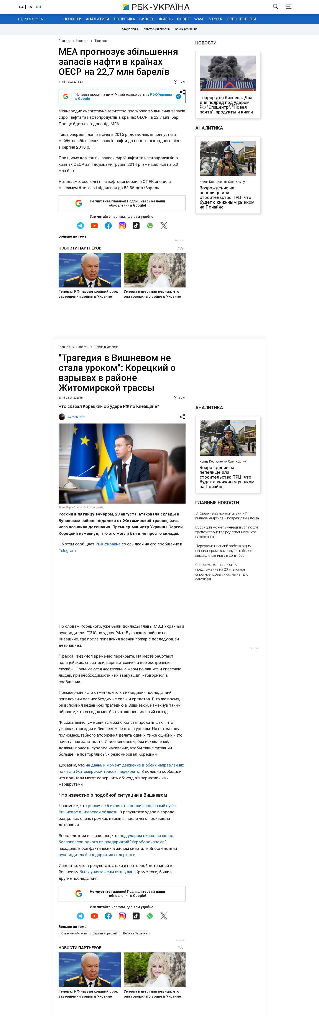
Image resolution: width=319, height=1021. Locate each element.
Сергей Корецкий (105, 933)
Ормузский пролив (157, 29)
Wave (199, 19)
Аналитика (97, 19)
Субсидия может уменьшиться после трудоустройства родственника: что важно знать (226, 532)
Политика (124, 19)
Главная (64, 41)
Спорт (183, 19)
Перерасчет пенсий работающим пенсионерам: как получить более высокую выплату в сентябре (223, 551)
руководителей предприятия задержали (97, 854)
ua (21, 7)
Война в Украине (186, 29)
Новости (72, 19)
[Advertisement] (122, 588)
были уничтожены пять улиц (106, 871)
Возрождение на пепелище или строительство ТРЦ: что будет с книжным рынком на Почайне (227, 197)
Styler (215, 19)
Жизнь (166, 19)
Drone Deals (130, 29)
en (30, 7)
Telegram (67, 550)
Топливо (101, 41)
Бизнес (147, 19)
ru (38, 7)
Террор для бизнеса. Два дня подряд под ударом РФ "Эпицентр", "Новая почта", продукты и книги (226, 104)
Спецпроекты (241, 19)
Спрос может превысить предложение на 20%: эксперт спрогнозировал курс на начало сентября (221, 571)
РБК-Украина (107, 544)
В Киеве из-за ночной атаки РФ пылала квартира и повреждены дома (227, 515)
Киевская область (74, 933)
